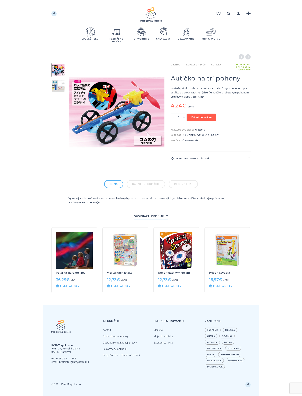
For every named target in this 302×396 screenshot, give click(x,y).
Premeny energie (230, 354)
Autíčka (216, 64)
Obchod (175, 64)
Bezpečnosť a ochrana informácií (121, 355)
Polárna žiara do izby (70, 272)
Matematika (214, 348)
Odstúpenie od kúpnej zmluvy (120, 342)
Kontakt (107, 330)
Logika (228, 342)
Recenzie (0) (183, 184)
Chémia (211, 336)
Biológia (230, 330)
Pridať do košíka (201, 117)
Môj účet (158, 330)
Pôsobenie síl (189, 140)
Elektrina (227, 336)
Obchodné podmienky (115, 336)
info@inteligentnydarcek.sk (74, 361)
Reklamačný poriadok (115, 349)
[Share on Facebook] (248, 158)
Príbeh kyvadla (219, 272)
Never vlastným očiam (174, 272)
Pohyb (210, 354)
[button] (71, 286)
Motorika (233, 348)
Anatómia (212, 330)
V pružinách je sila (119, 272)
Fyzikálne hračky (196, 64)
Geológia (212, 342)
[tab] (114, 185)
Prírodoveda (214, 360)
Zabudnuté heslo (163, 342)
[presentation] (75, 111)
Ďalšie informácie (146, 184)
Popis (114, 184)
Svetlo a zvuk (214, 366)
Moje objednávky (163, 336)
